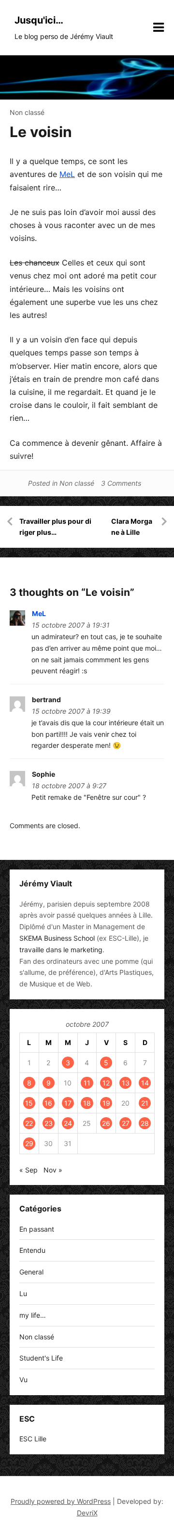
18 (87, 1103)
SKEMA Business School (57, 938)
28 (145, 1123)
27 (126, 1123)
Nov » (53, 1170)
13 (126, 1083)
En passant (36, 1229)
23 (48, 1123)
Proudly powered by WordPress (61, 1501)
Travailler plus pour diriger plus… (55, 527)
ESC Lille (32, 1439)
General (31, 1272)
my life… (32, 1315)
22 (29, 1123)
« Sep (28, 1170)
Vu (23, 1379)
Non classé (27, 112)
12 (106, 1083)
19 (106, 1103)
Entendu (32, 1250)
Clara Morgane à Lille (131, 527)
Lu (23, 1293)
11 (87, 1083)
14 (145, 1083)
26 (106, 1123)
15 (29, 1103)
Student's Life (41, 1358)
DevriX (87, 1513)
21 (144, 1103)
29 (29, 1143)
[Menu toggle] (158, 27)
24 (68, 1123)
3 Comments (121, 483)
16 (48, 1103)
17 (68, 1103)
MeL (67, 174)
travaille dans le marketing (60, 949)
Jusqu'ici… (38, 20)
